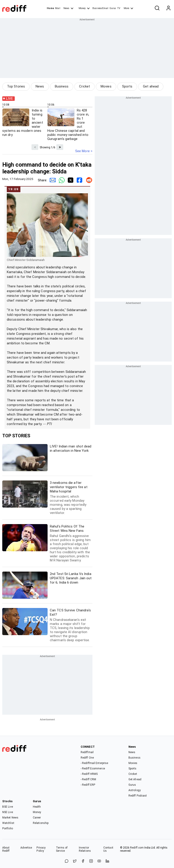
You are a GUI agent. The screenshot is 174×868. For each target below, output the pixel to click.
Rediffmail (87, 752)
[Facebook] (83, 861)
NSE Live (7, 812)
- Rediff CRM (88, 779)
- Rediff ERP (88, 784)
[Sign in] (168, 8)
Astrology (134, 790)
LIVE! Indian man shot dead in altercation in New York (71, 448)
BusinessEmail (100, 8)
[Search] (157, 8)
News (66, 8)
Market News (10, 817)
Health (37, 806)
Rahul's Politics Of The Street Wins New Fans (70, 543)
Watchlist (8, 823)
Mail (57, 8)
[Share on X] (75, 861)
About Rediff (6, 849)
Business (62, 86)
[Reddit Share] (87, 180)
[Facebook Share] (78, 180)
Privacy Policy (41, 849)
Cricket (84, 86)
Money (82, 8)
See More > (83, 151)
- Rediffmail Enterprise (94, 763)
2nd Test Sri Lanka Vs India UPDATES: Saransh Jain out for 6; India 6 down (71, 578)
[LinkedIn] (107, 861)
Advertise (26, 847)
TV (118, 8)
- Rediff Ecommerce (93, 768)
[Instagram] (91, 861)
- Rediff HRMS (89, 774)
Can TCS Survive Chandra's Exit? (70, 625)
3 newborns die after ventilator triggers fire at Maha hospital (68, 498)
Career (37, 817)
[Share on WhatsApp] (66, 861)
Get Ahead (134, 779)
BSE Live (7, 806)
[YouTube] (99, 861)
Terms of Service (62, 849)
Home (50, 8)
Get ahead (151, 86)
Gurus (112, 8)
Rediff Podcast (137, 795)
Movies (106, 86)
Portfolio (7, 828)
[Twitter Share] (69, 180)
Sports (127, 86)
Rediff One (87, 757)
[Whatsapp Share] (60, 180)
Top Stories (16, 86)
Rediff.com (137, 847)
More (126, 8)
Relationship (40, 823)
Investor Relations (85, 849)
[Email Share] (51, 180)
